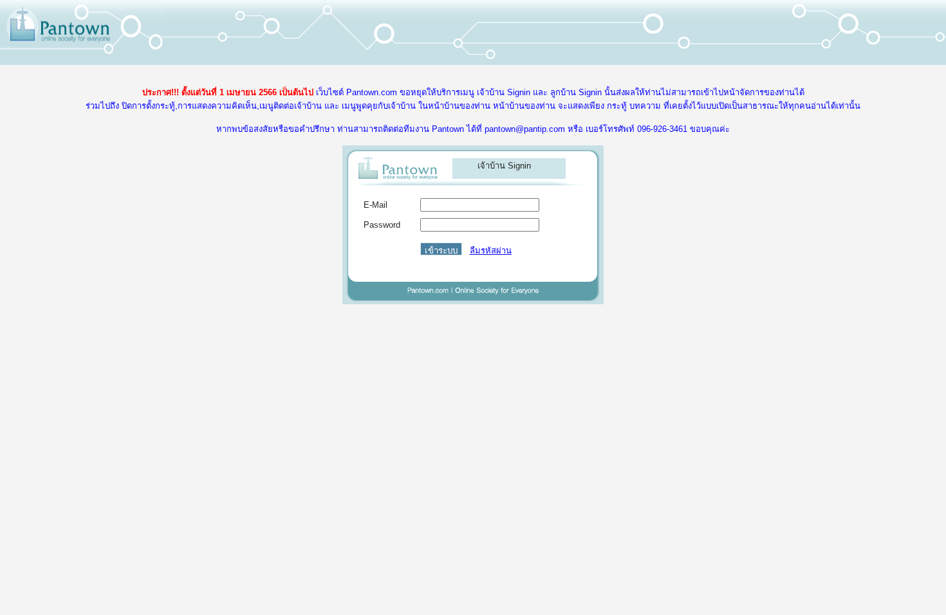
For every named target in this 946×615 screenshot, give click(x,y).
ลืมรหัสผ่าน (491, 250)
